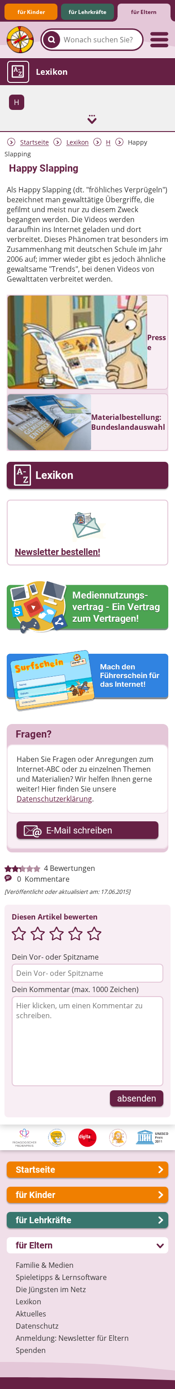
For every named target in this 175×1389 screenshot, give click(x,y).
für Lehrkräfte (87, 12)
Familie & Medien (45, 1265)
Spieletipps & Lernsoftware (61, 1277)
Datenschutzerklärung (54, 799)
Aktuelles (31, 1314)
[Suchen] (51, 39)
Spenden (31, 1350)
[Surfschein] (87, 681)
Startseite (34, 142)
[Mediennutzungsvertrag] (87, 607)
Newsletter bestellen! (57, 551)
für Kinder (31, 12)
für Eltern (144, 12)
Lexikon (77, 142)
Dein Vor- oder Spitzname (55, 957)
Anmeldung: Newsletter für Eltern (72, 1338)
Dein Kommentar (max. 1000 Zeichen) (75, 989)
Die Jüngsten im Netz (51, 1289)
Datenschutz (37, 1326)
